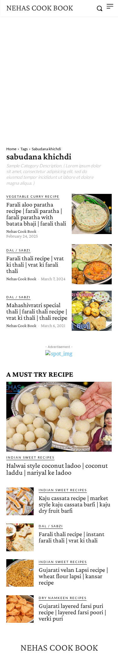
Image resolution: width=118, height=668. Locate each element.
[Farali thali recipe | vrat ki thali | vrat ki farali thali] (92, 264)
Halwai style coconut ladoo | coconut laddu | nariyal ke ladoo (57, 468)
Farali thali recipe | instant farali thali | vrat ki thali (71, 537)
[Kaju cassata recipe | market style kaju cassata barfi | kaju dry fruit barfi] (20, 501)
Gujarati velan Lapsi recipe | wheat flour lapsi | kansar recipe (73, 576)
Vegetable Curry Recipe (32, 196)
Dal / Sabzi (18, 250)
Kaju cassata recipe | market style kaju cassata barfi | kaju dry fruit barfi (74, 504)
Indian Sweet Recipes (30, 457)
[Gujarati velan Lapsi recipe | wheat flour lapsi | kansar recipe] (20, 573)
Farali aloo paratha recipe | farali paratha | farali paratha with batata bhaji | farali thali (36, 214)
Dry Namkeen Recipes (63, 598)
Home (11, 148)
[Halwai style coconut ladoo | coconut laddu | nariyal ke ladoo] (59, 417)
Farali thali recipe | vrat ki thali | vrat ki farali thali (35, 264)
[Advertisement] (59, 79)
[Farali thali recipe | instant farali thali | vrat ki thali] (20, 537)
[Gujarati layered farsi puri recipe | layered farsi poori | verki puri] (20, 609)
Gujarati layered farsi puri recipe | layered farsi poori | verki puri (72, 612)
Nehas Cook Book (21, 231)
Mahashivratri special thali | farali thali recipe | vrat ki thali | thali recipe (36, 311)
